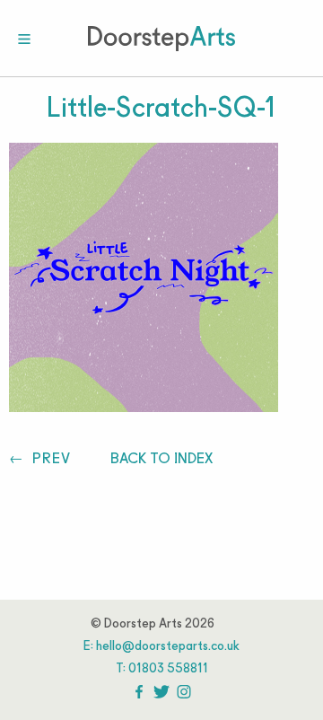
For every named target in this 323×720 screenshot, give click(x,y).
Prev (49, 459)
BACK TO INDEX (161, 459)
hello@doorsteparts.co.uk (168, 646)
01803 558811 (168, 669)
